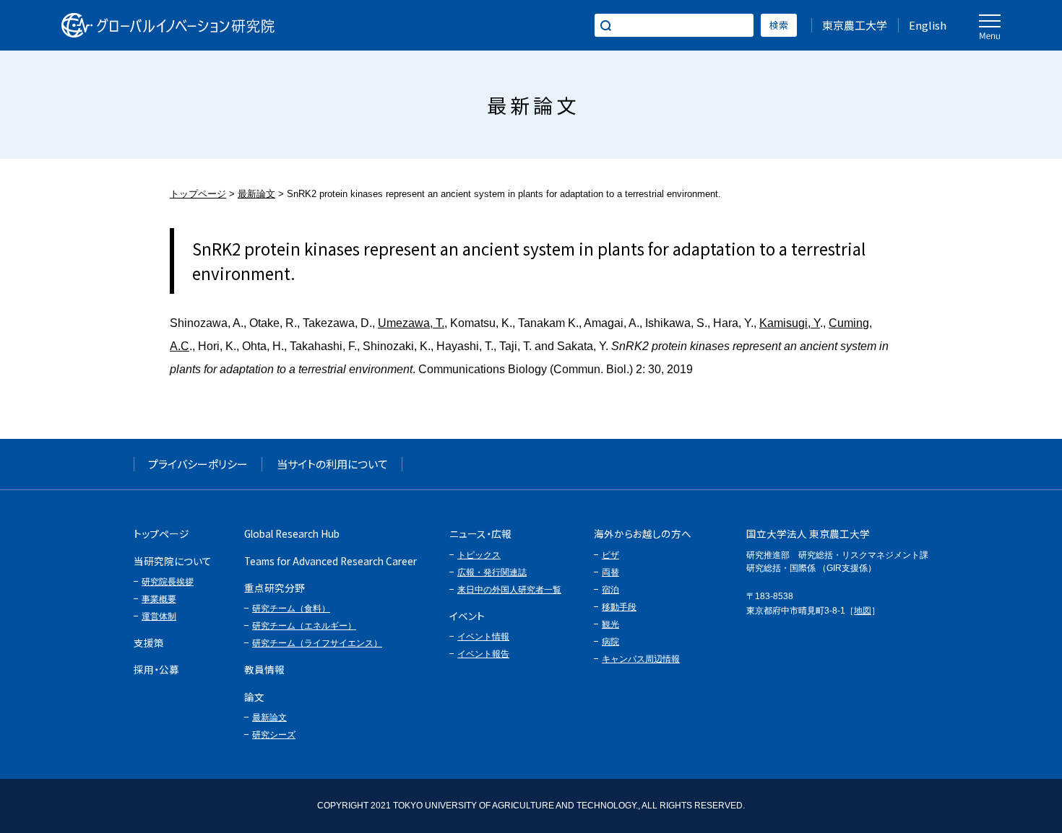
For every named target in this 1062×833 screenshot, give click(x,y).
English (927, 24)
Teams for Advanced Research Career (330, 561)
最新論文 (256, 193)
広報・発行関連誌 (492, 572)
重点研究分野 (274, 587)
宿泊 (610, 590)
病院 (610, 642)
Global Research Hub (292, 533)
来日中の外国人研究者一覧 (509, 590)
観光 (610, 624)
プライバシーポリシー (198, 463)
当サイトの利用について (332, 463)
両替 (610, 572)
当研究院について (173, 561)
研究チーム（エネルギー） (304, 626)
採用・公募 (156, 669)
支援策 (149, 642)
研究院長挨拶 (168, 582)
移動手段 (619, 607)
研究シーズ (273, 735)
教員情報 (264, 669)
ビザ (610, 555)
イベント (467, 616)
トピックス (479, 555)
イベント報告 (483, 654)
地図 (862, 611)
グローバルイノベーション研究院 (168, 25)
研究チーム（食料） (291, 608)
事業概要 (159, 599)
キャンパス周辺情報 (641, 659)
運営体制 (159, 616)
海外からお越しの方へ (642, 533)
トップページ (198, 193)
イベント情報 (483, 637)
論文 (254, 696)
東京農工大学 (854, 24)
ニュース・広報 (480, 533)
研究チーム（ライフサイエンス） (317, 643)
